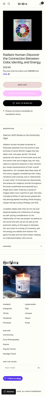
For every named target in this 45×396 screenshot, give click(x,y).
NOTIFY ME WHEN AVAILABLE (22, 93)
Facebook (7, 318)
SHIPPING (7, 246)
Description (8, 128)
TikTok (5, 313)
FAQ (27, 308)
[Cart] (41, 4)
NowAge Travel (9, 354)
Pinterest (7, 323)
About (27, 318)
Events (6, 344)
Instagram (7, 308)
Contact (28, 313)
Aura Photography (11, 339)
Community (8, 335)
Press (27, 323)
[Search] (9, 4)
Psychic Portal (9, 349)
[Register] (38, 368)
